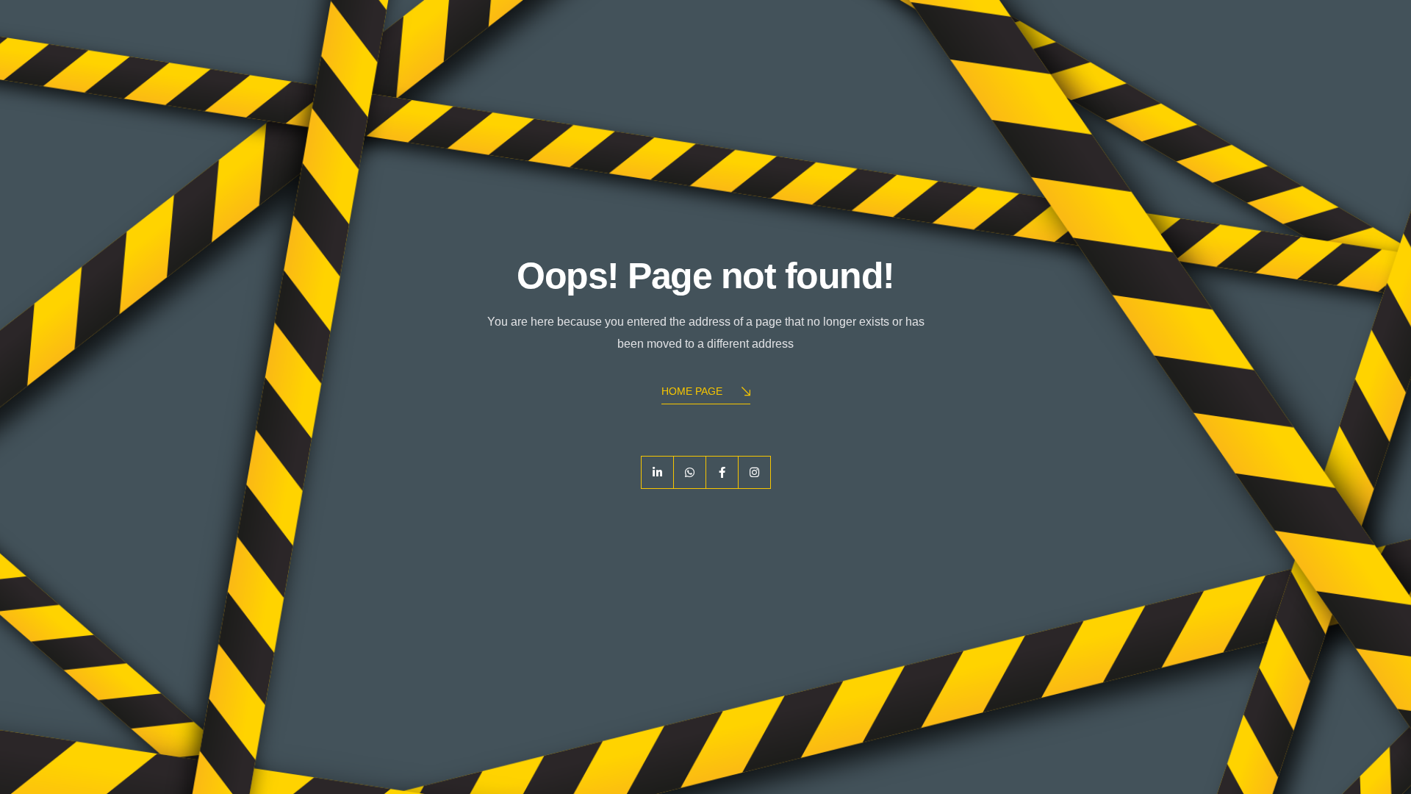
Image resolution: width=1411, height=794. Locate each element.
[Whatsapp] (690, 472)
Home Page (691, 391)
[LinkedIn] (657, 472)
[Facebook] (722, 472)
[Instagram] (754, 472)
